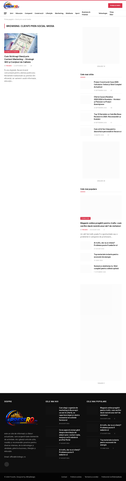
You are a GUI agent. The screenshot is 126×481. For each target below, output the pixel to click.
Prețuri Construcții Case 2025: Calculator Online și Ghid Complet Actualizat (108, 84)
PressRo (9, 65)
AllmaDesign (30, 477)
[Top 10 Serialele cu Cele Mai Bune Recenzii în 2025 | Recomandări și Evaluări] (86, 117)
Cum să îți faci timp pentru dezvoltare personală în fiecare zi (107, 130)
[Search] (121, 13)
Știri (11, 13)
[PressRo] (12, 5)
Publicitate (115, 5)
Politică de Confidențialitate (112, 477)
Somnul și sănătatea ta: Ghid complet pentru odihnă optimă (106, 267)
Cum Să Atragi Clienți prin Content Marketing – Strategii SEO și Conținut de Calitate (19, 59)
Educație (19, 13)
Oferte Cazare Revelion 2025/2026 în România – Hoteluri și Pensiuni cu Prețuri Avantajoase (107, 100)
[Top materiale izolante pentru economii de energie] (86, 257)
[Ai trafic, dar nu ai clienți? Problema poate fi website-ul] (86, 245)
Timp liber (112, 13)
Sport (77, 13)
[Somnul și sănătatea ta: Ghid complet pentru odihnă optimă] (86, 269)
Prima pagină (8, 19)
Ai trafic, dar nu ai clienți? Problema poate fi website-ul (106, 244)
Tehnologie (103, 13)
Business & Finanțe (86, 13)
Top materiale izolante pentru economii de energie (106, 255)
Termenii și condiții (91, 477)
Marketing (59, 13)
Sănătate (69, 13)
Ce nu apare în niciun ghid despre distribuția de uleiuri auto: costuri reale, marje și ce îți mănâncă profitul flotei (69, 435)
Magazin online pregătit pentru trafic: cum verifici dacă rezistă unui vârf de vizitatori (100, 224)
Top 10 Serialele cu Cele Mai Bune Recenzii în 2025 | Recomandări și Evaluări (107, 116)
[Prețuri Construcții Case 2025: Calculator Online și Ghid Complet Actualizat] (86, 85)
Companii (28, 13)
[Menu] (5, 13)
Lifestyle (49, 13)
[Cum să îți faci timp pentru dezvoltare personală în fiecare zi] (86, 132)
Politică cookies (76, 477)
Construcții (39, 13)
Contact (64, 477)
